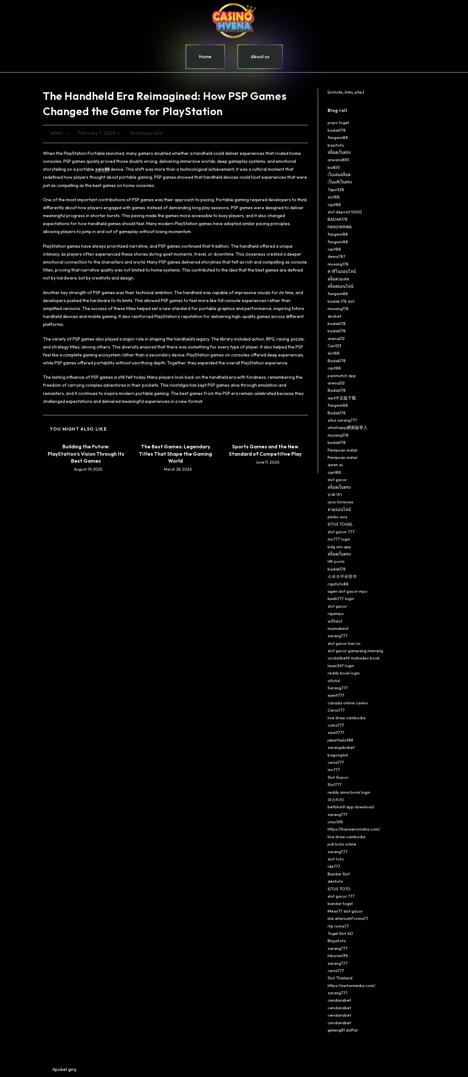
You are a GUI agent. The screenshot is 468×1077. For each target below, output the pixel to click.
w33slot (335, 621)
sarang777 (338, 635)
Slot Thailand (340, 977)
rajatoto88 (338, 583)
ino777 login (339, 539)
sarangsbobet (341, 747)
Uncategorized (146, 133)
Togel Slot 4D (340, 933)
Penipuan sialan (343, 449)
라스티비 (336, 799)
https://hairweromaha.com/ (354, 829)
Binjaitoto (337, 940)
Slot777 (335, 784)
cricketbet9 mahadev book (353, 657)
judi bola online (342, 843)
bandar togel (340, 903)
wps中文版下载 (342, 397)
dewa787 (336, 256)
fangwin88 (338, 137)
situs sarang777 (342, 420)
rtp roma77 (338, 926)
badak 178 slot (341, 301)
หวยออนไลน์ (339, 509)
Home (205, 56)
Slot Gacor (338, 777)
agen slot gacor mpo (347, 591)
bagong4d (338, 754)
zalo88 (102, 169)
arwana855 (338, 159)
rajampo (336, 613)
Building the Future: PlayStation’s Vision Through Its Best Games (86, 453)
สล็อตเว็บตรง (339, 152)
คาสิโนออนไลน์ (342, 271)
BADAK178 (338, 219)
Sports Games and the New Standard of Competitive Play (265, 450)
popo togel (338, 122)
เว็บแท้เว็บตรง (340, 181)
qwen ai (335, 464)
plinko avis (337, 516)
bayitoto (336, 145)
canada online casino (348, 702)
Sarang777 (338, 687)
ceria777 (336, 762)
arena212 (336, 338)
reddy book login (344, 672)
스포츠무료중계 (342, 576)
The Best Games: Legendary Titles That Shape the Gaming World (175, 453)
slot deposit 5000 (345, 211)
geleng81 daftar (343, 1029)
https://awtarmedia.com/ (351, 985)
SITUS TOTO (339, 888)
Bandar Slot (339, 873)
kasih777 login (341, 598)
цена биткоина (340, 501)
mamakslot (338, 628)
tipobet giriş (64, 1069)
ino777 (334, 769)
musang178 (338, 263)
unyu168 (335, 821)
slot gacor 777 (341, 531)
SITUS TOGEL (340, 524)
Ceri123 (334, 345)
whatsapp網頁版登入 (347, 427)
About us (260, 56)
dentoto (335, 881)
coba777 (336, 725)
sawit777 (336, 695)
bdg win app (339, 546)
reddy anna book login (349, 792)
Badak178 (337, 360)
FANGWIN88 (340, 226)
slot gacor (337, 479)
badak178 (337, 130)
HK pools (336, 561)
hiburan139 (338, 955)
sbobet (334, 316)
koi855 (334, 167)
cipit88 (334, 204)
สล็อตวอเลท (338, 278)
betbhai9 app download (351, 806)
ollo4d (334, 680)
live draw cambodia (346, 717)
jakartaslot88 (340, 739)
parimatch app (342, 375)
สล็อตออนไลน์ (340, 286)
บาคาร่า (335, 494)
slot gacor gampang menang (355, 650)
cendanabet (339, 1000)
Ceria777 (336, 710)
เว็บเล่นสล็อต (339, 174)
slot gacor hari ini (344, 643)
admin (56, 133)
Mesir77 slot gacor (345, 911)
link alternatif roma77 (348, 918)
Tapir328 (336, 189)
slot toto (336, 858)
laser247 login (341, 665)
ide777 (334, 866)
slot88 (334, 196)
